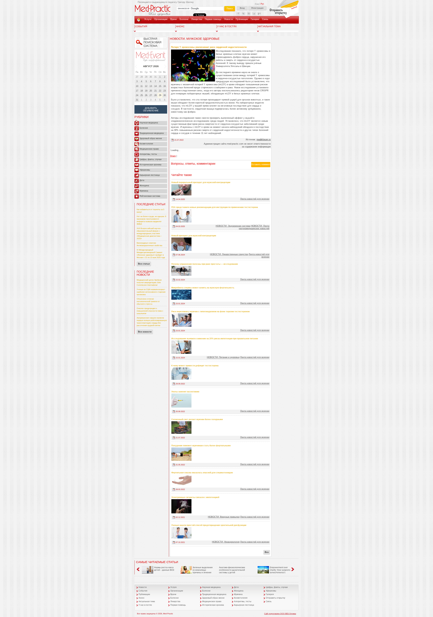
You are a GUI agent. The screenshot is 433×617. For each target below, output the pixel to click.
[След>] (165, 66)
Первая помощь (213, 19)
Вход (242, 8)
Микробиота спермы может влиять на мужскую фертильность (202, 288)
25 (141, 95)
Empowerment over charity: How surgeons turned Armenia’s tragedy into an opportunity (274, 571)
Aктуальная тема (269, 26)
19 (146, 90)
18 (141, 90)
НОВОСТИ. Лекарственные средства (229, 254)
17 (137, 90)
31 (155, 77)
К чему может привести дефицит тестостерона (195, 365)
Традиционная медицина (152, 133)
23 (164, 90)
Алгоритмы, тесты (148, 154)
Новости (228, 19)
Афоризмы (145, 170)
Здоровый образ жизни (151, 138)
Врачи (173, 19)
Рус (262, 4)
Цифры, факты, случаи (151, 159)
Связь (265, 19)
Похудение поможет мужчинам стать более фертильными (201, 445)
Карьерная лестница (150, 175)
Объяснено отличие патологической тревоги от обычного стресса (148, 301)
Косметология (146, 144)
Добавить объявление (151, 109)
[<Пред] (136, 66)
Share (173, 156)
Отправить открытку (275, 598)
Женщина (144, 185)
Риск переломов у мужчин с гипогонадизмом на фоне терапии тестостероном (210, 311)
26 (146, 95)
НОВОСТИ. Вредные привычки (224, 517)
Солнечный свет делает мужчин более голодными (197, 419)
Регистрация (257, 8)
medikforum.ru (264, 139)
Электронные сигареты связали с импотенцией (195, 497)
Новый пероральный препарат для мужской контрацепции (200, 182)
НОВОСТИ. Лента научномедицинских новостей (254, 227)
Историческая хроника (150, 164)
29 (146, 77)
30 (151, 77)
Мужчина (144, 191)
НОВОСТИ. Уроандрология (226, 542)
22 (160, 90)
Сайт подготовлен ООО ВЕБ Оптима (280, 614)
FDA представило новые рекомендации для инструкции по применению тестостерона (214, 207)
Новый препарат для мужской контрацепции (193, 235)
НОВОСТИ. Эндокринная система (233, 226)
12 (146, 86)
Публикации (242, 19)
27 (137, 77)
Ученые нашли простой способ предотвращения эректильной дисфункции (208, 525)
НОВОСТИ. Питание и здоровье (223, 357)
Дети (142, 180)
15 (160, 86)
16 (164, 86)
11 (141, 86)
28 (141, 77)
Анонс (180, 26)
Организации (160, 19)
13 (151, 86)
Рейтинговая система (150, 196)
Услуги (147, 19)
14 (155, 86)
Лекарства (196, 19)
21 (155, 90)
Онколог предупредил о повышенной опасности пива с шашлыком (150, 310)
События (141, 26)
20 (151, 90)
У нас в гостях (227, 26)
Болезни (184, 19)
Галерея (255, 19)
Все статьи (144, 264)
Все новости (145, 331)
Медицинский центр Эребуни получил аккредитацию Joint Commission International (149, 282)
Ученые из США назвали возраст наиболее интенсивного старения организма (151, 291)
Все (267, 552)
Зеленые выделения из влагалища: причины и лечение (203, 570)
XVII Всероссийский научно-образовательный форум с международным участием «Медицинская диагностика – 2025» (149, 233)
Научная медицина (149, 123)
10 (137, 86)
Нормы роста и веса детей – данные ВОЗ (164, 568)
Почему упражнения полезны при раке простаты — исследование (204, 264)
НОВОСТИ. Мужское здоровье (195, 38)
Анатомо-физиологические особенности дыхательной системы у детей (232, 570)
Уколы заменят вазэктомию (185, 391)
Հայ (257, 4)
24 (137, 95)
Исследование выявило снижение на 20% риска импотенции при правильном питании (214, 338)
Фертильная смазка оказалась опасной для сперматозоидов (202, 472)
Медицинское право (149, 149)
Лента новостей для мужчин (254, 199)
